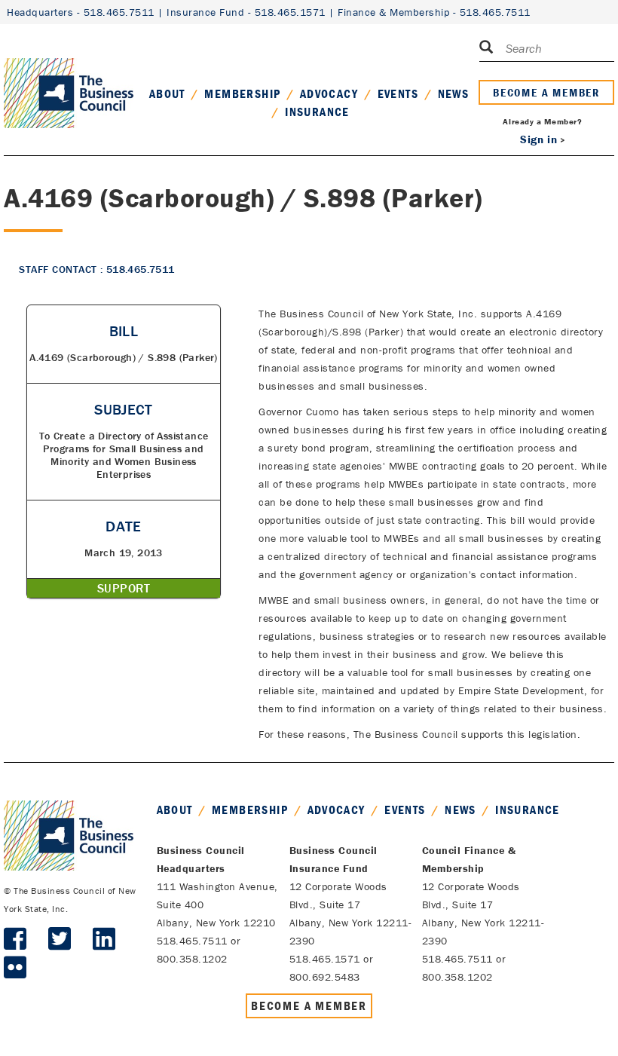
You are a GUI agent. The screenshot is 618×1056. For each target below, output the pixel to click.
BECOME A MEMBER (546, 92)
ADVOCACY (329, 93)
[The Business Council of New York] (68, 74)
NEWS (454, 93)
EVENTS (398, 93)
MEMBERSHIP (242, 93)
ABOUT (167, 93)
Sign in (538, 139)
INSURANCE (317, 111)
